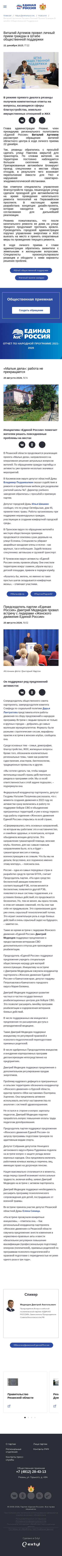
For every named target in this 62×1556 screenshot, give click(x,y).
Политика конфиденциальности (31, 1521)
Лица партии (40, 1444)
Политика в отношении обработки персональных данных (31, 1525)
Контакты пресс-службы (15, 1458)
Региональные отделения (13, 1450)
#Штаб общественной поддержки (31, 270)
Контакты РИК (41, 1449)
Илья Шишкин (40, 504)
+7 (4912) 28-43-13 (31, 1472)
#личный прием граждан (31, 277)
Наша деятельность (25, 15)
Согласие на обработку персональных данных (31, 1529)
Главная (7, 15)
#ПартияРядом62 (43, 594)
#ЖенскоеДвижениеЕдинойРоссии (32, 1345)
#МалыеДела (17, 594)
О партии (11, 1444)
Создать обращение (31, 310)
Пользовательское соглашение (31, 1519)
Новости (42, 15)
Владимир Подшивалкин (18, 482)
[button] (25, 1417)
